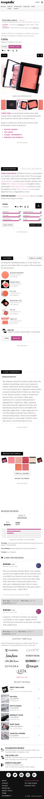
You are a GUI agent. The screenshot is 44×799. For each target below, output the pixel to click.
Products (11, 34)
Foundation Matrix (18, 7)
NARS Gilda (6, 113)
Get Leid (13, 291)
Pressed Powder (8, 36)
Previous (38, 55)
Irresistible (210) (16, 300)
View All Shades (22, 474)
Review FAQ (6, 788)
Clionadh (5, 24)
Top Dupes (8, 132)
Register (16, 338)
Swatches (26, 6)
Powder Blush (22, 36)
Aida (6, 566)
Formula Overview (23, 196)
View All (22, 20)
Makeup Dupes (10, 7)
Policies (5, 786)
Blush (34, 34)
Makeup (20, 34)
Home (3, 34)
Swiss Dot (13, 319)
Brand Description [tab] (9, 377)
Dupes (4, 47)
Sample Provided (36, 169)
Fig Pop (12, 310)
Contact (5, 783)
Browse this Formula (13, 137)
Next (41, 55)
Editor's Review (10, 130)
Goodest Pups (30, 786)
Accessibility (6, 796)
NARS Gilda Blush (8, 173)
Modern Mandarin (17, 273)
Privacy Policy (7, 791)
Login (37, 2)
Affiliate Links (26, 169)
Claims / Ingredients (13, 135)
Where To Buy (35, 225)
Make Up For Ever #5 (19, 186)
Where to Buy (14, 47)
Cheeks (28, 34)
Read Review (7, 225)
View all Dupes (35, 258)
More (33, 6)
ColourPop (5, 28)
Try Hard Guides (31, 783)
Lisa (6, 612)
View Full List (22, 677)
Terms (4, 793)
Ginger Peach (15, 282)
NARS (3, 42)
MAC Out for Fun (24, 189)
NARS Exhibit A (7, 181)
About (4, 781)
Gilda (4, 39)
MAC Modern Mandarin (16, 184)
